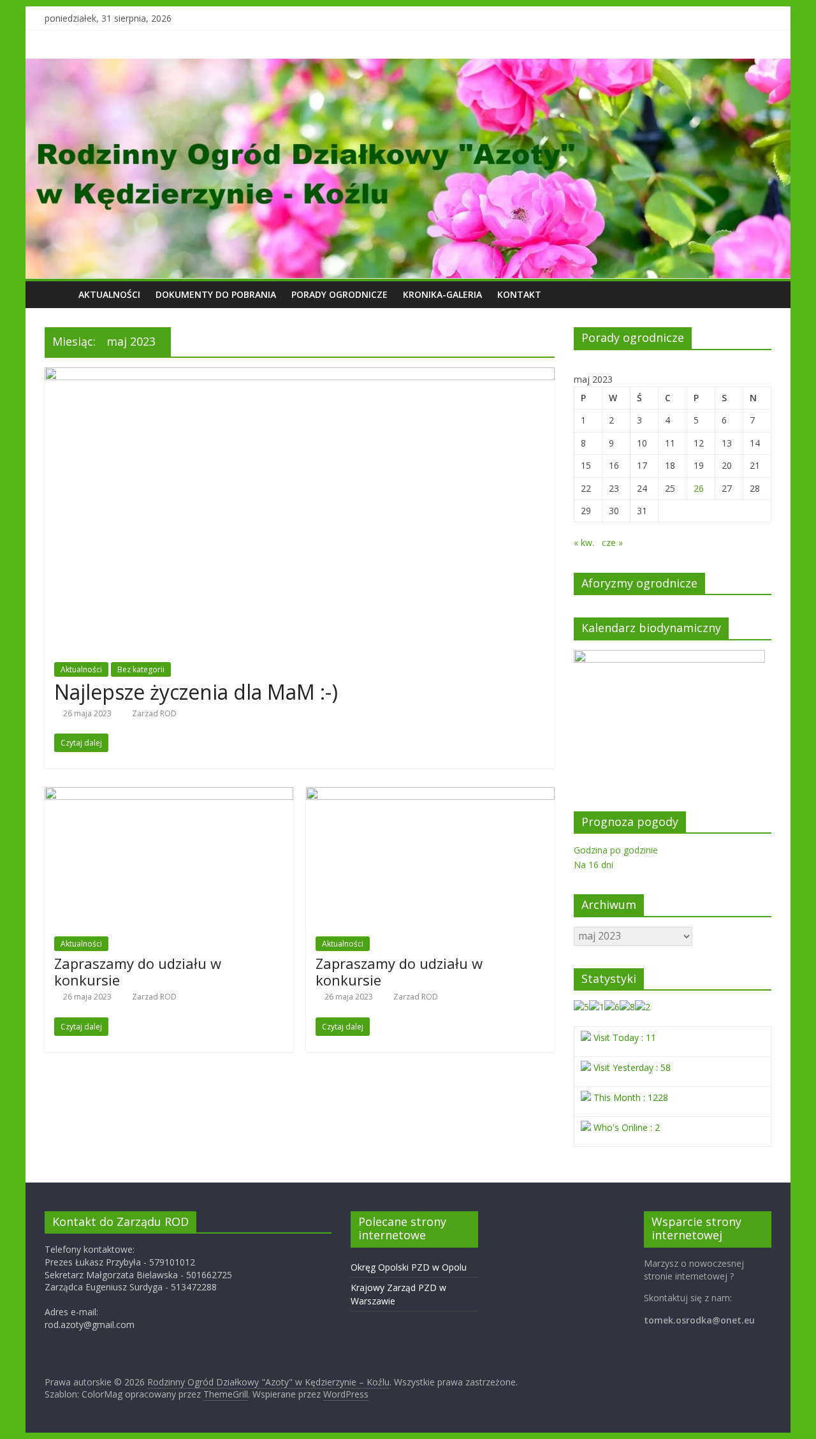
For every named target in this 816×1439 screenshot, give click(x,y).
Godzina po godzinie (616, 850)
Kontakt (519, 294)
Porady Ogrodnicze (339, 294)
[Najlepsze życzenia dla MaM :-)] (300, 375)
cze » (612, 542)
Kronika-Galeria (442, 294)
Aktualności (109, 294)
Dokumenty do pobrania (216, 294)
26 (699, 488)
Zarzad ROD (154, 713)
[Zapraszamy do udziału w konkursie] (169, 795)
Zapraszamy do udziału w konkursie (137, 971)
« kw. (584, 542)
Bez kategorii (140, 669)
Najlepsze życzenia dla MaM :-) (196, 691)
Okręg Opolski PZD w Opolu (409, 1267)
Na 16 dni (593, 865)
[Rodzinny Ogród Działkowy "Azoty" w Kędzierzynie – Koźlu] (58, 294)
